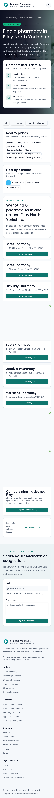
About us (7, 732)
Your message (11, 600)
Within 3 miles (33, 182)
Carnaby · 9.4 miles (34, 158)
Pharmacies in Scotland (13, 708)
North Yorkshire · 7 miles (32, 142)
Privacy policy (8, 749)
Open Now (17, 123)
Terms (5, 753)
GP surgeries (8, 688)
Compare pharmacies (25, 510)
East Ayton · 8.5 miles (14, 154)
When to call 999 (10, 769)
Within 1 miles (18, 182)
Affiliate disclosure (11, 745)
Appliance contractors (12, 716)
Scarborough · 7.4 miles (15, 146)
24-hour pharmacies (11, 680)
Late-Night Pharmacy (36, 123)
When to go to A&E (11, 773)
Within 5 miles (13, 187)
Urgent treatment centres (14, 777)
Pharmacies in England (12, 704)
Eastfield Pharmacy (20, 369)
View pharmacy (25, 254)
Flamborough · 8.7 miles (15, 158)
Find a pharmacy (10, 17)
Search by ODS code (11, 712)
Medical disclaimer (11, 741)
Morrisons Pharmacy (21, 393)
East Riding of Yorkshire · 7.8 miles (19, 150)
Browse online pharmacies (34, 527)
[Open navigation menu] (48, 5)
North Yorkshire (27, 17)
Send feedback (28, 621)
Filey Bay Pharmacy (20, 286)
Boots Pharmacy (18, 244)
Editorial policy (9, 736)
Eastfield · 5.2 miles (14, 142)
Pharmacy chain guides (13, 720)
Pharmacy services (11, 684)
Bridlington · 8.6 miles (32, 154)
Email (8, 583)
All (6, 123)
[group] (27, 185)
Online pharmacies (11, 692)
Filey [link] (39, 17)
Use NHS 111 (8, 765)
